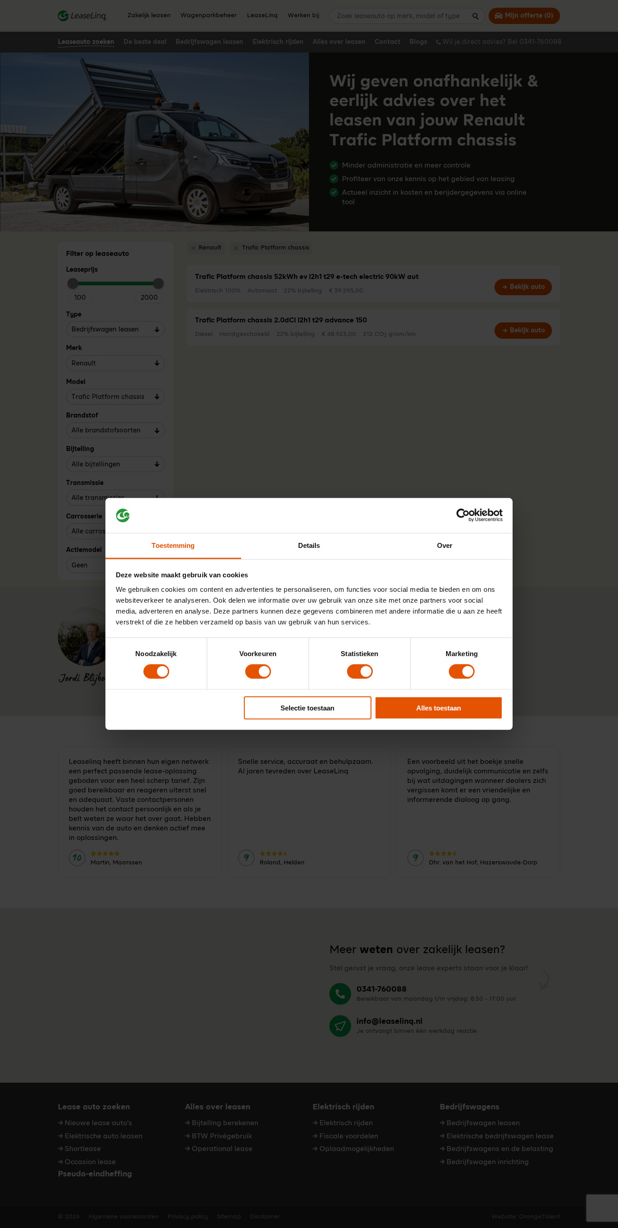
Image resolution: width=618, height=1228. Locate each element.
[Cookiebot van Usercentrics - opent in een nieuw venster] (463, 515)
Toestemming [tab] (173, 545)
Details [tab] (309, 545)
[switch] (258, 671)
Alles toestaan (438, 707)
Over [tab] (444, 545)
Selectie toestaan (307, 707)
